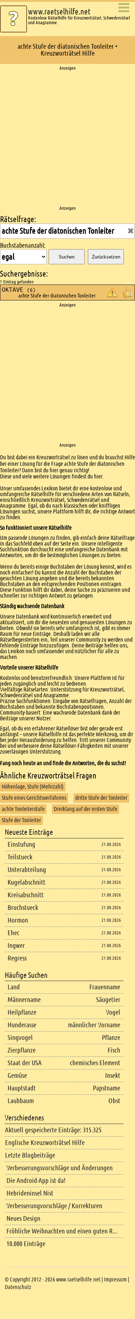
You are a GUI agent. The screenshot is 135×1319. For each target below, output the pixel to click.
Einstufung (21, 844)
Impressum (115, 1279)
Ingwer (16, 945)
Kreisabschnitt (26, 894)
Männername (24, 999)
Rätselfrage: (18, 219)
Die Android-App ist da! (36, 1180)
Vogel (113, 1012)
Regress (17, 958)
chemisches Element (95, 1062)
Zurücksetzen (106, 257)
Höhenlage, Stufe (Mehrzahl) (33, 786)
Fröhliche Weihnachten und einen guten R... (61, 1231)
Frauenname (104, 987)
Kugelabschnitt (26, 882)
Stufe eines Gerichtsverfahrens (34, 798)
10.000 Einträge (25, 1243)
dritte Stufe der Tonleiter (101, 798)
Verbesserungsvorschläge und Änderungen (59, 1167)
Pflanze (111, 1037)
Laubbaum (21, 1100)
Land (14, 987)
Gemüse (17, 1075)
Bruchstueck (23, 907)
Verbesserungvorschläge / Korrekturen (54, 1205)
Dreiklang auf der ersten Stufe (85, 809)
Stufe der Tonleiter (21, 820)
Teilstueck (20, 857)
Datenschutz (18, 1287)
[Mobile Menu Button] (123, 8)
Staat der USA (25, 1062)
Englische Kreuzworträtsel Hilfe (45, 1142)
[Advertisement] (67, 138)
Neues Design (23, 1218)
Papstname (106, 1088)
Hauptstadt (22, 1088)
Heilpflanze (22, 1012)
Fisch (114, 1050)
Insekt (112, 1075)
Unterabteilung (27, 869)
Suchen (67, 257)
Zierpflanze (22, 1050)
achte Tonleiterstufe (23, 809)
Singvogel (20, 1037)
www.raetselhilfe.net (59, 11)
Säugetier (108, 999)
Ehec (13, 932)
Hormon (18, 920)
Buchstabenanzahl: (22, 246)
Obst (114, 1100)
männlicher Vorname (94, 1024)
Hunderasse (22, 1024)
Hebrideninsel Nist (29, 1193)
